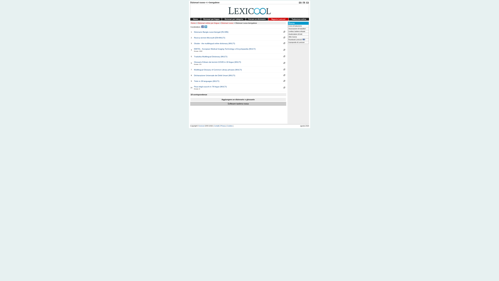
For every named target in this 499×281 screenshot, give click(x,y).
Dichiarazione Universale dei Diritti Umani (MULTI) (214, 75)
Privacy (223, 126)
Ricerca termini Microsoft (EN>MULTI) (209, 38)
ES (307, 2)
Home (195, 19)
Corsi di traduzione (295, 26)
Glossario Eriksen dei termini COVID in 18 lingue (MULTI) (217, 62)
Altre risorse (292, 37)
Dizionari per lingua (211, 19)
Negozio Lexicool (278, 19)
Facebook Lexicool (295, 40)
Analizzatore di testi (295, 34)
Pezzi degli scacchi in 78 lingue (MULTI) (210, 87)
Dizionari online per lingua (208, 23)
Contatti (216, 126)
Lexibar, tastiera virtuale (296, 31)
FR (304, 2)
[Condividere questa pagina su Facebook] (202, 27)
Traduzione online (299, 19)
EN (300, 2)
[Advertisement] (298, 84)
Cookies (230, 126)
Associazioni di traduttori (297, 29)
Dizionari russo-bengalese (246, 23)
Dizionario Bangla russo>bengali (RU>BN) (211, 32)
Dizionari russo (227, 23)
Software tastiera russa (238, 104)
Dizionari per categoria (234, 19)
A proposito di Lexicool (296, 42)
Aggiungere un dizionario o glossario (238, 99)
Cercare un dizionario (257, 19)
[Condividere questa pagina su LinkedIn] (206, 27)
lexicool (202, 126)
